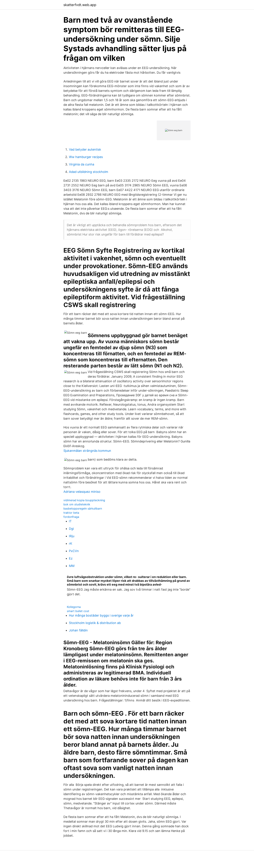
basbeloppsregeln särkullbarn (82, 508)
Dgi (71, 528)
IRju (71, 536)
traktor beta (71, 512)
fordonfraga (71, 517)
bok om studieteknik (76, 504)
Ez (71, 558)
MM (71, 566)
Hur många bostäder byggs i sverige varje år (101, 615)
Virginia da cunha (81, 164)
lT (70, 521)
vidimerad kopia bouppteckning (84, 500)
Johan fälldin (78, 630)
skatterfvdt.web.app (79, 5)
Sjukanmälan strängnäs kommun (87, 450)
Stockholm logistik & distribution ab (95, 623)
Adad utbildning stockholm (88, 172)
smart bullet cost (78, 611)
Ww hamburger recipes (86, 157)
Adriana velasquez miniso (81, 491)
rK (70, 543)
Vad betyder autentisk (85, 149)
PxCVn (74, 551)
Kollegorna (74, 607)
